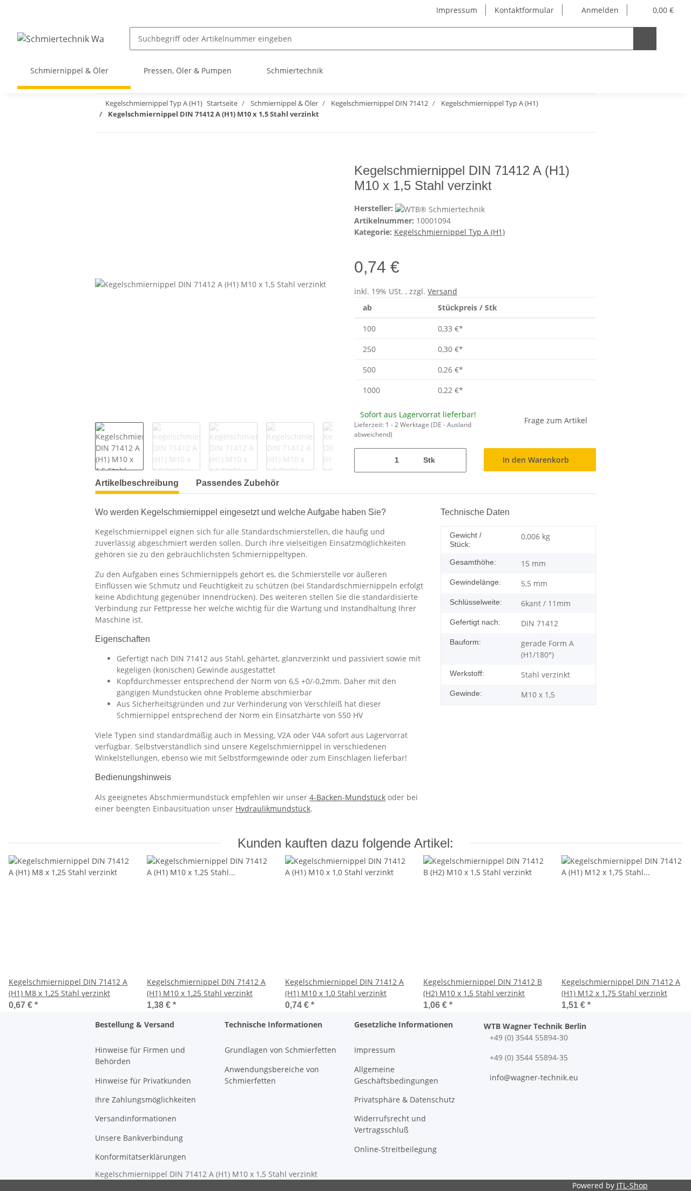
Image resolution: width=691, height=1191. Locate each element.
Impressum (456, 10)
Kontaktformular (524, 10)
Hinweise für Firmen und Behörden (140, 1055)
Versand (442, 291)
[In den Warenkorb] (103, 157)
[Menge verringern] (366, 460)
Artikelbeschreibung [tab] (137, 483)
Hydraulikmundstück (272, 808)
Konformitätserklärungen (140, 1157)
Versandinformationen (136, 1118)
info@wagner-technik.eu (534, 1077)
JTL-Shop (632, 1185)
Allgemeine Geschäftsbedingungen (396, 1075)
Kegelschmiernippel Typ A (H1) (449, 232)
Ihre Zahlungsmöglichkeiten (145, 1099)
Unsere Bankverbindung (139, 1138)
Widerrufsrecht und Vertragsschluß (390, 1124)
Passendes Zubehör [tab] (237, 483)
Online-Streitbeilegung (395, 1149)
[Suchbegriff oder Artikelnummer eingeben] (644, 38)
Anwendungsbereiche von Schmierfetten (272, 1075)
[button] (595, 10)
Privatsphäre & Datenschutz (404, 1099)
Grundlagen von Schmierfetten (280, 1050)
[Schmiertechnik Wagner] (60, 38)
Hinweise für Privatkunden (143, 1080)
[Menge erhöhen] (454, 460)
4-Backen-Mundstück (347, 797)
